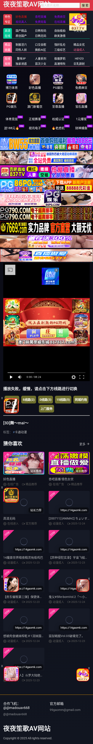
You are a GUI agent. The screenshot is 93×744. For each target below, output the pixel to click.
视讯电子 (35, 128)
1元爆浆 (81, 119)
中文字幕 (79, 30)
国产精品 (21, 30)
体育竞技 (12, 119)
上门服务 (46, 408)
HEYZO (79, 58)
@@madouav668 (15, 714)
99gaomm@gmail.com (65, 710)
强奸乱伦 (60, 44)
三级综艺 (60, 49)
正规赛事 (35, 119)
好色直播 (9, 479)
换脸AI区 (40, 49)
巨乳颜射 (79, 63)
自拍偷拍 (60, 30)
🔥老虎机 (58, 128)
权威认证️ (58, 119)
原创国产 (21, 35)
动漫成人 (79, 49)
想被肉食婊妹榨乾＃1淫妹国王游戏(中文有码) (34, 636)
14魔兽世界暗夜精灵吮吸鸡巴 (23, 557)
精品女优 (79, 44)
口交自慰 (40, 44)
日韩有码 (40, 30)
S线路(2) (29, 399)
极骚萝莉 (60, 58)
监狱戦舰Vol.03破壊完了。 (67, 636)
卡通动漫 (21, 432)
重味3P (21, 58)
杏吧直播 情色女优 (61, 479)
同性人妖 (21, 49)
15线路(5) (63, 399)
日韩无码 (40, 35)
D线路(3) (45, 399)
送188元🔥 (11, 128)
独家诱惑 (21, 63)
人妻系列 (40, 58)
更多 (82, 444)
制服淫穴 (21, 44)
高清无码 (9, 518)
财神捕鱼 (81, 128)
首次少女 (40, 63)
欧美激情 (60, 35)
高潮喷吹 (60, 63)
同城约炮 (81, 399)
